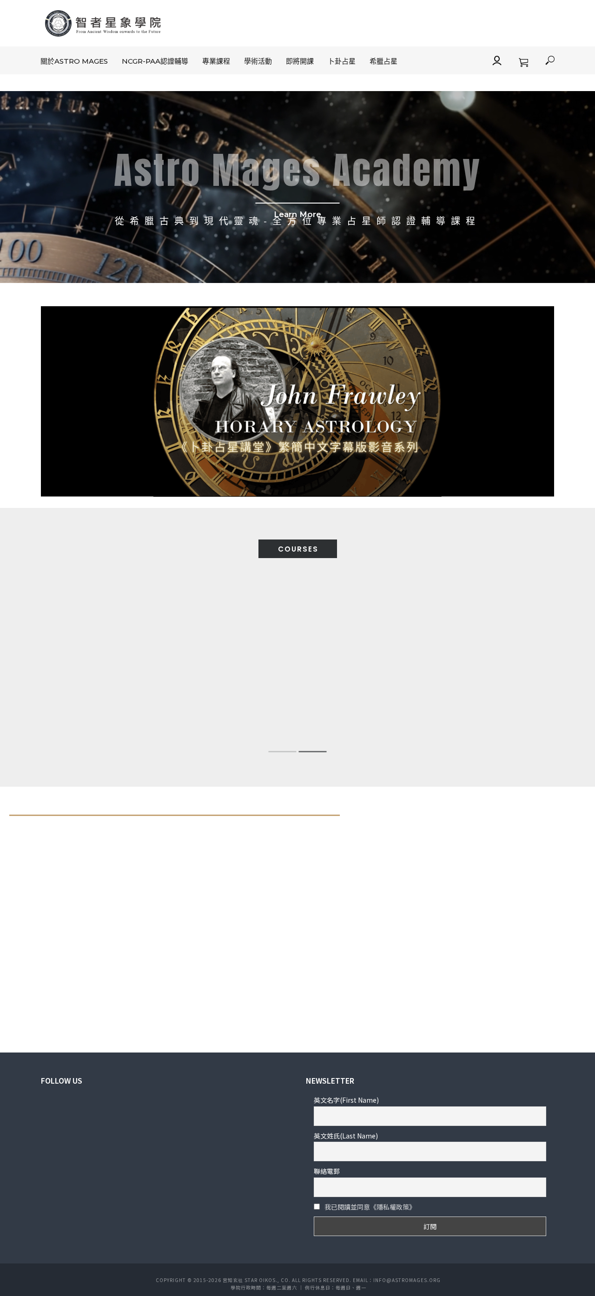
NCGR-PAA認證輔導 (155, 61)
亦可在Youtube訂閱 (449, 919)
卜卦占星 (342, 61)
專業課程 (216, 61)
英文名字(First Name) (346, 1100)
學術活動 (258, 61)
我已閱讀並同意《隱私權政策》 (370, 1206)
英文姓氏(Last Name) (346, 1135)
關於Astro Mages (74, 61)
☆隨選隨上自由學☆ (447, 889)
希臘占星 (383, 61)
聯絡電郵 (327, 1171)
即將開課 (300, 61)
